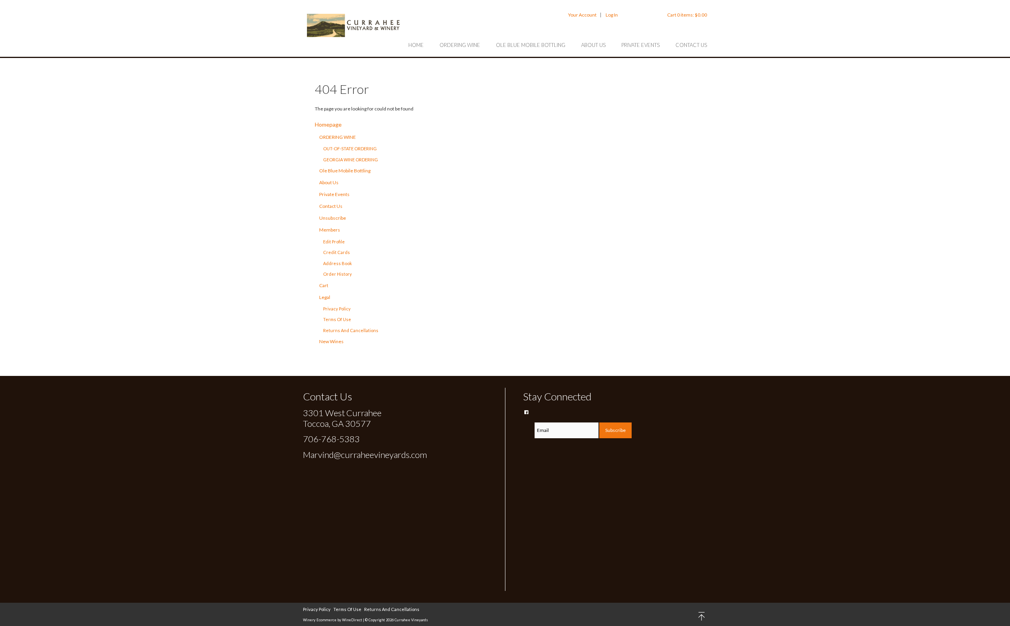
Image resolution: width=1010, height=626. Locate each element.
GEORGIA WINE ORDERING (350, 159)
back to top (702, 616)
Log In (612, 15)
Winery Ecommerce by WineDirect (332, 620)
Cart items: (687, 15)
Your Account (582, 15)
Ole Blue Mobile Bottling (530, 45)
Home (416, 45)
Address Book (337, 263)
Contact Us (691, 45)
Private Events (640, 45)
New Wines (331, 341)
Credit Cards (336, 252)
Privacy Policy (337, 308)
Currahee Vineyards (354, 25)
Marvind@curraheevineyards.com (365, 454)
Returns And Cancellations (350, 330)
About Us (593, 45)
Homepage (328, 124)
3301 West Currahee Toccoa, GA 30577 (342, 417)
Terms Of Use (337, 319)
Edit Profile (334, 241)
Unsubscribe (332, 218)
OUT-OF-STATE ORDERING (350, 148)
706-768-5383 (331, 439)
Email (528, 421)
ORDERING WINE (460, 45)
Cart (323, 285)
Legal (324, 297)
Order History (337, 274)
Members (329, 230)
